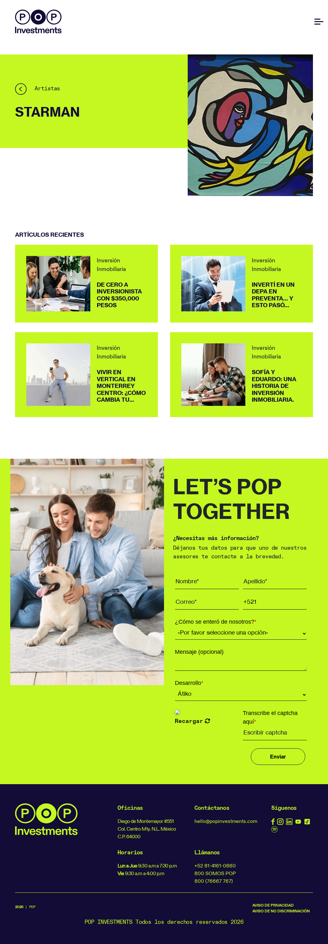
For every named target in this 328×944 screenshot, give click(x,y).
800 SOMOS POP (215, 873)
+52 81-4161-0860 (215, 865)
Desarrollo (189, 683)
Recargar (189, 721)
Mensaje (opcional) (199, 652)
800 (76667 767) (213, 881)
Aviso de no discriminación (281, 910)
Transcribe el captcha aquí (270, 717)
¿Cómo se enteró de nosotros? (216, 622)
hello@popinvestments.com (225, 821)
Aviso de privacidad (273, 905)
